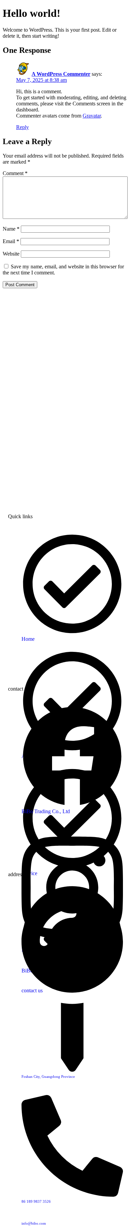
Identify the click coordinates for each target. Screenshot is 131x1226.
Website (11, 254)
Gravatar (92, 116)
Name (11, 229)
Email (11, 241)
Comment (15, 173)
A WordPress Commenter (61, 74)
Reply (22, 127)
